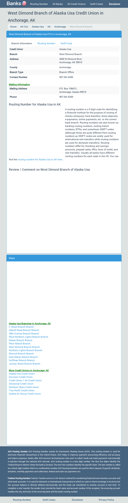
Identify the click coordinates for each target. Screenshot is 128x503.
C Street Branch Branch (21, 326)
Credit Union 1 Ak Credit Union (25, 380)
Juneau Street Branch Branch (24, 363)
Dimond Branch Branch (21, 353)
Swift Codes (96, 3)
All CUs (24, 26)
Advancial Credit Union (21, 383)
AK (49, 26)
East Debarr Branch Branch (23, 356)
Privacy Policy (106, 499)
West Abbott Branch (19, 343)
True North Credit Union (21, 390)
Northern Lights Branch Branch (25, 350)
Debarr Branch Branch (20, 340)
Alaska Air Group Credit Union (25, 393)
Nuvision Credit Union (21, 376)
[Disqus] (64, 212)
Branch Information (21, 43)
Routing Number (39, 3)
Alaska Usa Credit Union (22, 373)
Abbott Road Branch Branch (24, 330)
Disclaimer (77, 499)
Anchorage (60, 26)
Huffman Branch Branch (22, 360)
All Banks (58, 3)
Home (13, 26)
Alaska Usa (38, 26)
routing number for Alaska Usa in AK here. (40, 159)
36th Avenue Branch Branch (24, 333)
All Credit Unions (76, 3)
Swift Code (66, 43)
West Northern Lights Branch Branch (28, 336)
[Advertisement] (37, 131)
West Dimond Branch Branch (24, 346)
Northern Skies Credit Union (24, 387)
